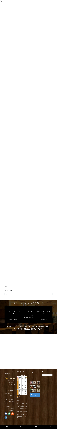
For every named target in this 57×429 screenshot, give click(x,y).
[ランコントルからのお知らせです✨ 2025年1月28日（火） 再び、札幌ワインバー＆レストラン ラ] (34, 382)
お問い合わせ (36, 427)
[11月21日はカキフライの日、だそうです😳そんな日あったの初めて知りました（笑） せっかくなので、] (38, 386)
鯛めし (6, 286)
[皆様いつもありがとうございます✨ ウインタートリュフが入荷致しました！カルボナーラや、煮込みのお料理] (34, 386)
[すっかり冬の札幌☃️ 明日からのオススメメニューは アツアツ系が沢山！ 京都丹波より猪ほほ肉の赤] (31, 390)
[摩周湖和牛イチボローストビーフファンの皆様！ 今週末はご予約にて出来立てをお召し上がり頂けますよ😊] (31, 382)
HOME (7, 427)
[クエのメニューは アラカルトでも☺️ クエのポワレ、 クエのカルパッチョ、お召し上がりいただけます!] (38, 390)
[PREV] (18, 375)
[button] (13, 319)
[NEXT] (26, 375)
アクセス (21, 427)
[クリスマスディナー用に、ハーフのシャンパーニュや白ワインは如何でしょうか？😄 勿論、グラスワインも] (38, 382)
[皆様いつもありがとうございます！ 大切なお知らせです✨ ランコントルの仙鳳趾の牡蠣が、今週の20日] (34, 390)
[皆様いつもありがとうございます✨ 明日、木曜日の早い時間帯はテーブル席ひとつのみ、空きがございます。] (31, 386)
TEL (50, 427)
